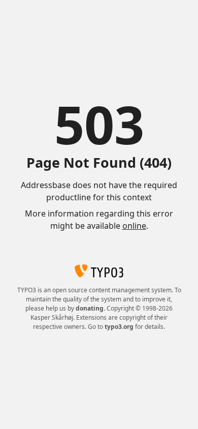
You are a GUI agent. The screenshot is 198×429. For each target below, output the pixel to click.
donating (90, 308)
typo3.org (119, 326)
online (134, 225)
